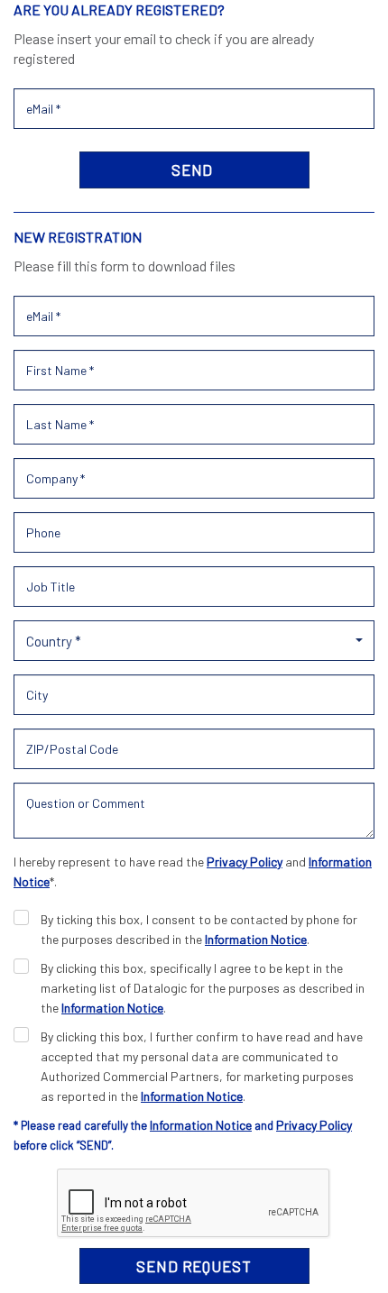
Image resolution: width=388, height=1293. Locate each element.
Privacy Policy (244, 861)
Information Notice (256, 939)
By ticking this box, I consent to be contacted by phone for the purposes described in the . (199, 929)
